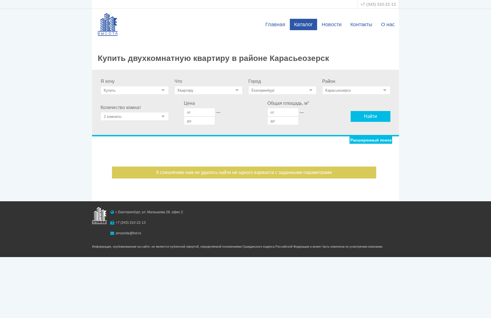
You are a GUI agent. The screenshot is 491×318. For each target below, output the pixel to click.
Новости (332, 24)
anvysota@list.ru (128, 233)
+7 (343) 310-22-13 (378, 4)
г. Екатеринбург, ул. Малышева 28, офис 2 (149, 212)
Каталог (303, 24)
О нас (388, 24)
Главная (275, 24)
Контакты (361, 24)
